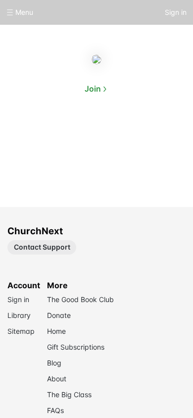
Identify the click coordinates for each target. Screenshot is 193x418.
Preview (128, 135)
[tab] (64, 135)
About (65, 135)
